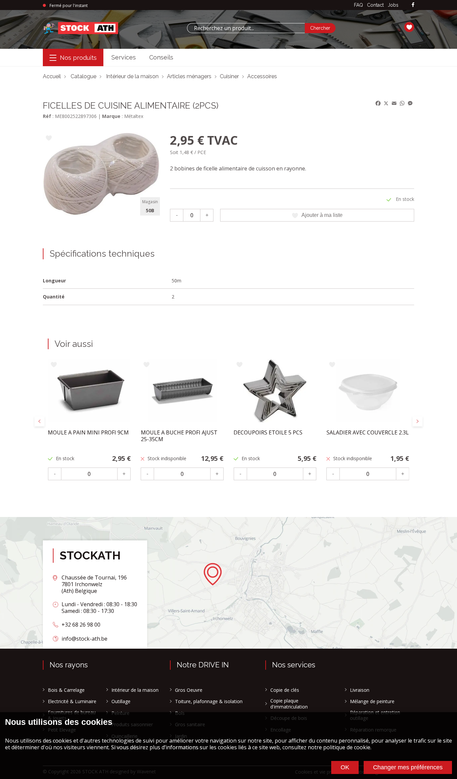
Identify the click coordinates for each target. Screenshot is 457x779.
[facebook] (413, 5)
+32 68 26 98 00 (81, 624)
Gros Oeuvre (188, 690)
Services (123, 57)
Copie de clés (284, 690)
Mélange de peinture (372, 701)
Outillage (120, 701)
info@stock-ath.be (84, 638)
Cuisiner (229, 76)
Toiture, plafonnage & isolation (209, 701)
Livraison (359, 690)
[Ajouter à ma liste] (49, 138)
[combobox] (246, 28)
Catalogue (83, 76)
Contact (375, 5)
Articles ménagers (189, 76)
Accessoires (262, 76)
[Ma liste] (409, 28)
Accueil (52, 76)
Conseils (161, 57)
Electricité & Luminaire (72, 701)
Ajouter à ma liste (322, 215)
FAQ (358, 5)
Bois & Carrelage (66, 690)
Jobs (393, 5)
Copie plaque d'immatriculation (289, 703)
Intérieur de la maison (132, 76)
